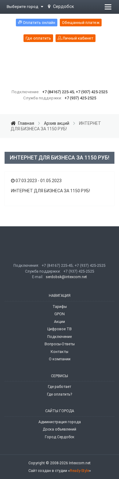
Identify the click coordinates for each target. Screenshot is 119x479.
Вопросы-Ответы (60, 344)
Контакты (59, 352)
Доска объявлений (59, 429)
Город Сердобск (59, 437)
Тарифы (59, 307)
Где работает (59, 387)
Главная (26, 123)
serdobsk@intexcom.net (66, 277)
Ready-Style (79, 471)
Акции (59, 322)
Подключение (59, 337)
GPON (59, 314)
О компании (59, 359)
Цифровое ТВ (59, 329)
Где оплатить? (59, 394)
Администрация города (59, 422)
